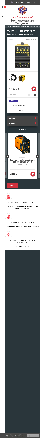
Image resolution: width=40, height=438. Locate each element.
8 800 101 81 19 (30, 2)
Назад (12, 185)
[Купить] (32, 174)
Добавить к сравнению (19, 105)
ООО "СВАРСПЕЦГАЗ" (22, 17)
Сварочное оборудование (19, 26)
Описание (12, 118)
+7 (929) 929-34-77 (19, 2)
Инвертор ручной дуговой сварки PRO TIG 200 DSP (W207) (22, 161)
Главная (9, 26)
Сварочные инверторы (32, 26)
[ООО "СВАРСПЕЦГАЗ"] (22, 10)
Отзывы (12, 123)
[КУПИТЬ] (33, 88)
